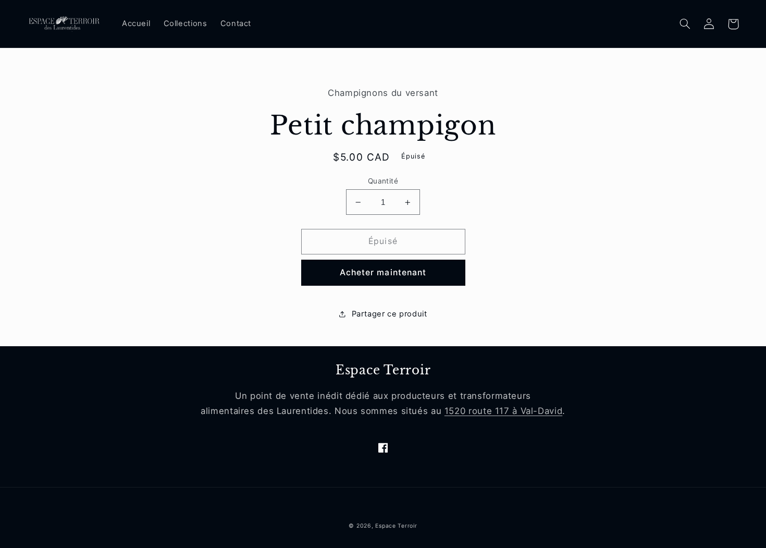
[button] (685, 24)
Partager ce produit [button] (389, 314)
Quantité (383, 181)
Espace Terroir (396, 525)
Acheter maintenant (383, 272)
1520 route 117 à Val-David (503, 411)
